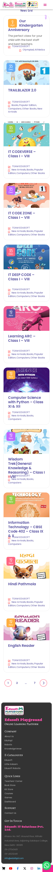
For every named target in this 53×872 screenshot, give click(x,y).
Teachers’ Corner (13, 781)
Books (14, 105)
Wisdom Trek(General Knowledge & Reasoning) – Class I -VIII (26, 468)
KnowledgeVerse (13, 748)
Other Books (29, 108)
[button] (45, 4)
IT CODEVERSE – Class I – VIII (22, 153)
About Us (9, 736)
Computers (14, 108)
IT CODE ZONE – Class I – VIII (21, 215)
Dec (11, 68)
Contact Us (10, 813)
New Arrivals (18, 169)
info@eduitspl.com (14, 858)
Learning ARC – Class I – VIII (21, 338)
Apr (12, 24)
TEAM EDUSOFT (21, 46)
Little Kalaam (11, 764)
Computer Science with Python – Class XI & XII (25, 402)
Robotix (8, 744)
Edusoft (8, 760)
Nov (11, 314)
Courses (9, 793)
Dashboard (10, 801)
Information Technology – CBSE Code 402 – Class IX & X (25, 529)
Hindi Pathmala (22, 584)
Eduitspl (8, 740)
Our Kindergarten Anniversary (25, 25)
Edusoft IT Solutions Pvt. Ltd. (24, 828)
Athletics (40, 49)
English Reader (21, 645)
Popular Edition (27, 105)
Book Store (10, 785)
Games (8, 797)
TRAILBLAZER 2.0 (22, 90)
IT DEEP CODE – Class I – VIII (21, 276)
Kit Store (9, 789)
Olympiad (28, 49)
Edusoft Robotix (12, 768)
